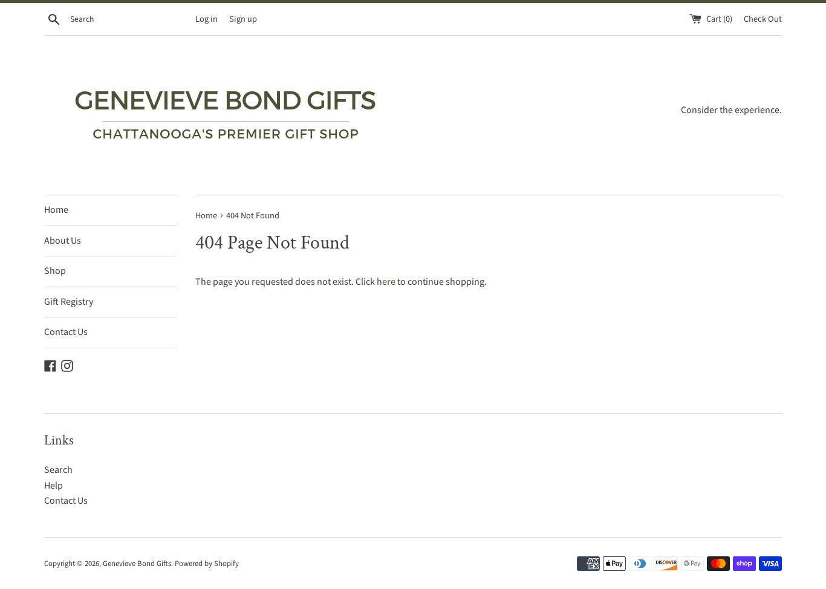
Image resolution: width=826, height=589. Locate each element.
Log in (206, 19)
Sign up (243, 19)
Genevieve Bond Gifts (137, 563)
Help (53, 485)
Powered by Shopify (207, 563)
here (386, 281)
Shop (55, 271)
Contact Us (66, 332)
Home (56, 209)
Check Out (763, 19)
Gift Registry (68, 301)
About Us (62, 240)
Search (58, 470)
